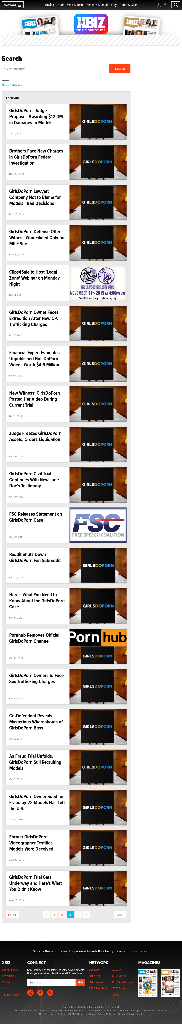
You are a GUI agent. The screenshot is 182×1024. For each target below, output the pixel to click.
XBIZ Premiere (98, 988)
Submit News (10, 970)
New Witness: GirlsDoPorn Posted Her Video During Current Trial (34, 399)
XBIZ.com (95, 970)
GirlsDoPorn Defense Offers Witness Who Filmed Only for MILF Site (37, 237)
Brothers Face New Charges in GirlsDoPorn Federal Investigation (36, 157)
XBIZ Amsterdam (122, 982)
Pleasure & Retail (97, 5)
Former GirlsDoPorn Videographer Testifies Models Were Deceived (31, 842)
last (120, 914)
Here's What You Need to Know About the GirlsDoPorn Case (37, 600)
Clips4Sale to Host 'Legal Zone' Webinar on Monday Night (34, 278)
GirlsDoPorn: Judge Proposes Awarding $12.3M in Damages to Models (36, 116)
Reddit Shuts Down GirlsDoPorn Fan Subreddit (35, 557)
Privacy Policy (10, 995)
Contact (7, 982)
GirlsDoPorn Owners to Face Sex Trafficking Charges (36, 678)
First (12, 914)
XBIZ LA (117, 970)
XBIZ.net (94, 976)
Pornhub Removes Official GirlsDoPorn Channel (34, 638)
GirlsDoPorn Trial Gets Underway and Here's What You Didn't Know (35, 883)
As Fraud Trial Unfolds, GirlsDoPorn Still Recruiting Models (35, 762)
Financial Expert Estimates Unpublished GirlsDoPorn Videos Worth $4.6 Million (34, 358)
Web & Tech (75, 5)
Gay (114, 5)
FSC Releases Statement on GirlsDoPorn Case (35, 517)
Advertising (9, 976)
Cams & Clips (128, 5)
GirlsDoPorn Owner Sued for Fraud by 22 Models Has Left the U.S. (37, 802)
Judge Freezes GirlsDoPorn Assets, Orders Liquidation (35, 436)
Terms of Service (127, 1014)
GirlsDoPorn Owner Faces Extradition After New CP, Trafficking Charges (34, 318)
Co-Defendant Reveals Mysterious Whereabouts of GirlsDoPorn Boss (36, 721)
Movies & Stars (54, 5)
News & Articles (12, 85)
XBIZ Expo (118, 988)
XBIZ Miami (119, 976)
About (5, 988)
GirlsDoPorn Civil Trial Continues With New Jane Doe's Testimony (34, 479)
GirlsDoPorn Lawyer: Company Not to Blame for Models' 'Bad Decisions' (35, 197)
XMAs (115, 995)
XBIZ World (96, 982)
